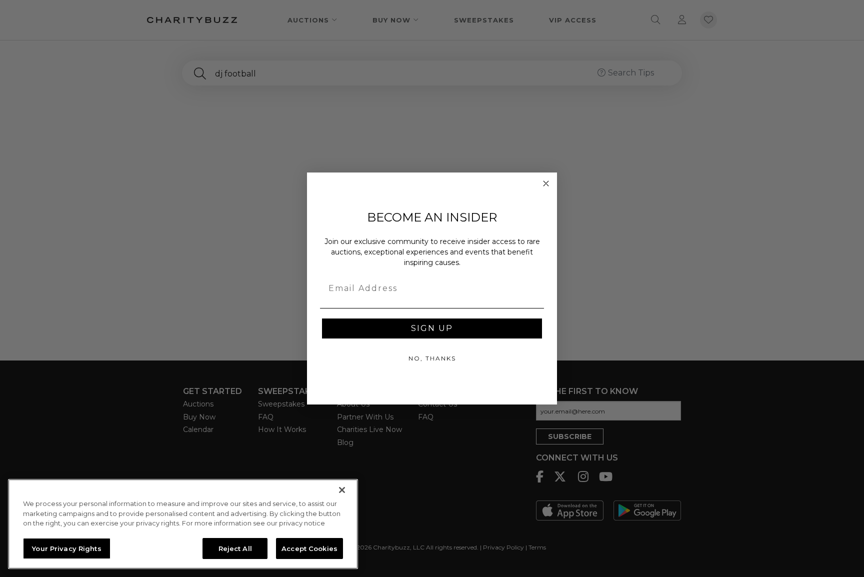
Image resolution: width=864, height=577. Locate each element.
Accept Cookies (310, 548)
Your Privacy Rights (66, 548)
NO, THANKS (432, 358)
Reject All (235, 548)
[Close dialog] (546, 184)
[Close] (342, 490)
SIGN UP (432, 328)
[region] (183, 524)
